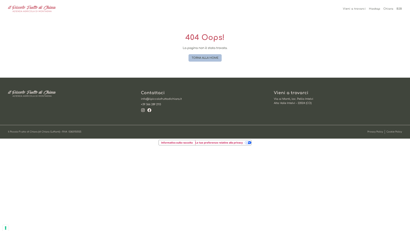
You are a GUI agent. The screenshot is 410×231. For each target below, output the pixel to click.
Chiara (388, 8)
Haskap (374, 8)
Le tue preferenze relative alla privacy (219, 142)
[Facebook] (149, 110)
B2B (399, 8)
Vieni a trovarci (354, 8)
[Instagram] (143, 110)
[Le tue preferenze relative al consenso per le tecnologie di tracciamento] (6, 228)
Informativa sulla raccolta (177, 142)
